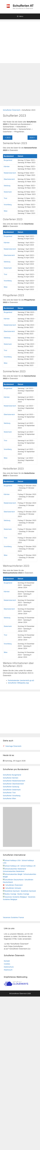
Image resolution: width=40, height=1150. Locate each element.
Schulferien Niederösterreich (14, 781)
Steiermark (8, 192)
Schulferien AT (23, 5)
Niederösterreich (10, 173)
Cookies (7, 964)
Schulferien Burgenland (12, 775)
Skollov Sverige (23, 894)
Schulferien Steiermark (12, 790)
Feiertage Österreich (13, 746)
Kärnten (7, 166)
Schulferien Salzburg (11, 787)
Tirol (5, 198)
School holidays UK (28, 866)
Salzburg (7, 186)
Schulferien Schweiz (13, 888)
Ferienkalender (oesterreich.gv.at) (21, 680)
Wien (5, 211)
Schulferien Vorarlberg (11, 796)
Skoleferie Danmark (28, 891)
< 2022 (7, 138)
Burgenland (8, 160)
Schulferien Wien (9, 798)
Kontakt (7, 961)
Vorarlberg (8, 205)
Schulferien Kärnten (10, 778)
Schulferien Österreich (11, 110)
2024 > (32, 138)
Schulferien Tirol (9, 793)
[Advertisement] (20, 42)
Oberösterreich (9, 179)
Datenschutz (9, 967)
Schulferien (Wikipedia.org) (18, 683)
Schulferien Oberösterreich (13, 784)
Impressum (8, 970)
